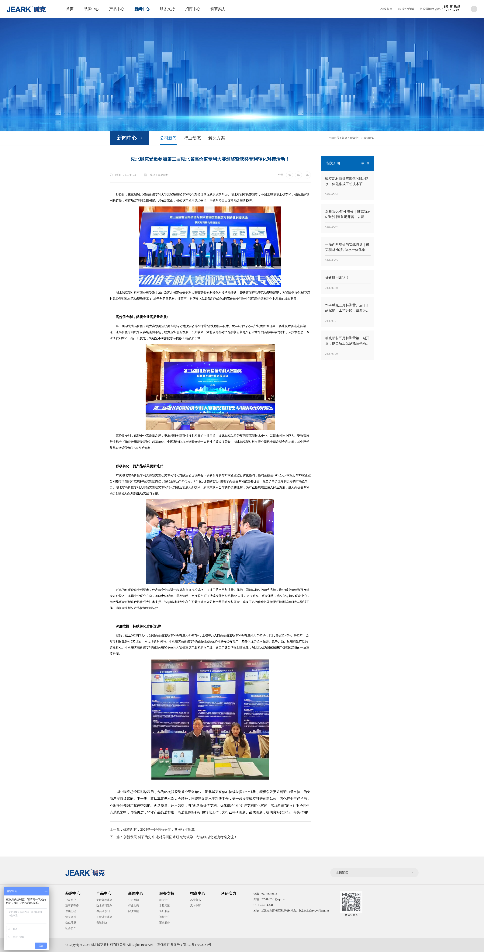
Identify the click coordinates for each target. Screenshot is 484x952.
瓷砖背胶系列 (104, 899)
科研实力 (218, 9)
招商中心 (192, 9)
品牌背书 (195, 899)
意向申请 (195, 905)
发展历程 (70, 911)
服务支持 (167, 9)
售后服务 (164, 911)
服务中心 (164, 899)
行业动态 (192, 138)
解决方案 (216, 138)
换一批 (365, 163)
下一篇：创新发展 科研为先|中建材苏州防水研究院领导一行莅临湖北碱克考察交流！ (173, 837)
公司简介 (70, 899)
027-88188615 (452, 7)
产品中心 (116, 9)
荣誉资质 (70, 917)
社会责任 (70, 928)
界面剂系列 (103, 911)
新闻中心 (142, 9)
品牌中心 (91, 9)
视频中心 (164, 917)
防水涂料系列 (104, 905)
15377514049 (451, 10)
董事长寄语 (72, 905)
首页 (70, 9)
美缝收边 (101, 922)
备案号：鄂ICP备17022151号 (190, 945)
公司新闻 (168, 138)
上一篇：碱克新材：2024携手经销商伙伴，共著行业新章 (152, 829)
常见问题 (164, 905)
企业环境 (70, 922)
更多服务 (164, 922)
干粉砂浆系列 (104, 917)
